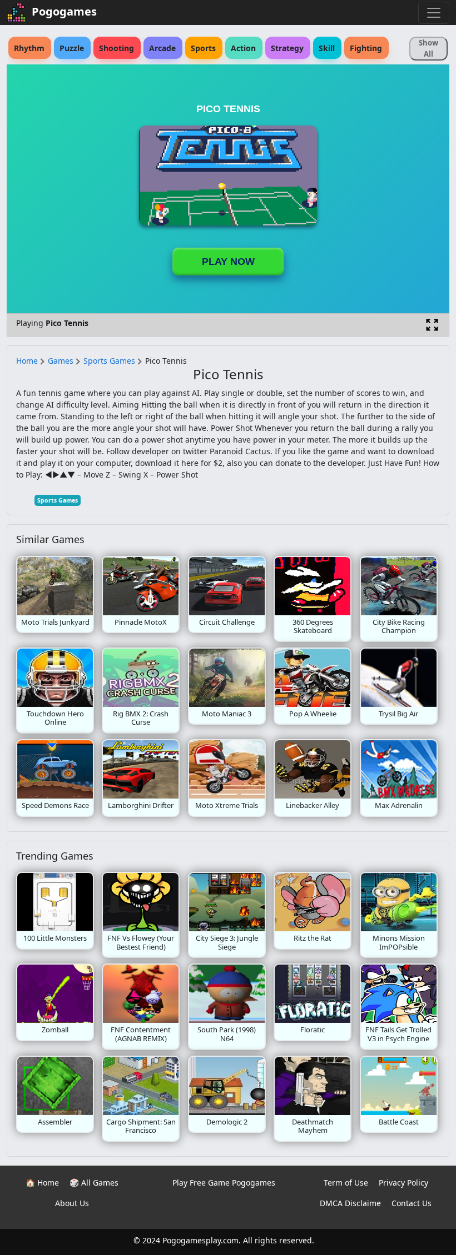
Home (27, 360)
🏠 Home (42, 1182)
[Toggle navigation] (433, 13)
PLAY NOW (228, 261)
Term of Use (346, 1182)
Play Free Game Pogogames (223, 1182)
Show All (428, 48)
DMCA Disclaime (350, 1203)
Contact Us (411, 1203)
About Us (72, 1203)
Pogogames (64, 11)
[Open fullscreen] (432, 325)
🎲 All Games (94, 1182)
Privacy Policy (403, 1182)
